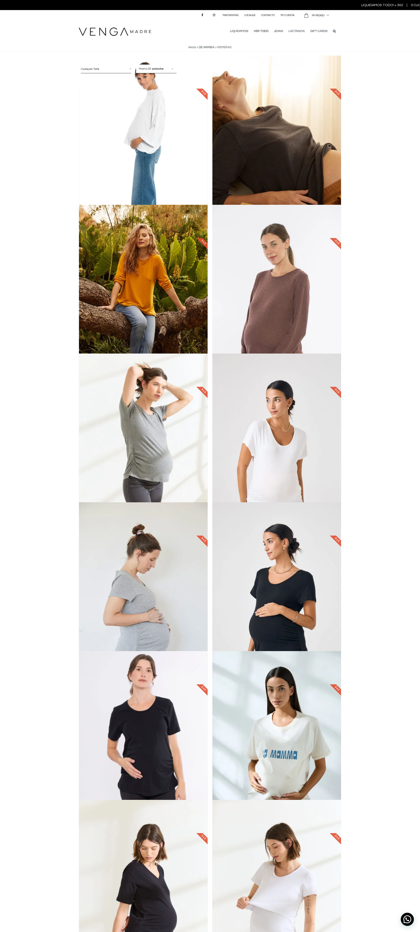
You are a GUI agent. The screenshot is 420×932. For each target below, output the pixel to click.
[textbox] (106, 69)
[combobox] (106, 69)
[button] (334, 30)
